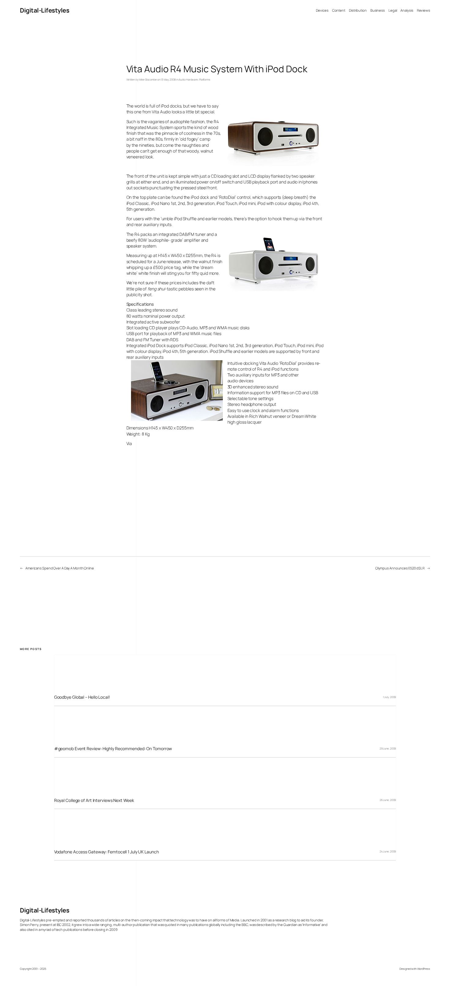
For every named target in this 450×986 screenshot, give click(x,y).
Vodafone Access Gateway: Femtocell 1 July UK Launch (106, 851)
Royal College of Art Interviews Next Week (94, 800)
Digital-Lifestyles (44, 10)
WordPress (423, 969)
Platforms (204, 79)
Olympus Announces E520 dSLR (400, 568)
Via (129, 443)
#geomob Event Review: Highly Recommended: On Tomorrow (113, 748)
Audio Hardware (188, 79)
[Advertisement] (33, 207)
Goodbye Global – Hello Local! (82, 697)
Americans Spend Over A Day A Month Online (59, 568)
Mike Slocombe (148, 79)
